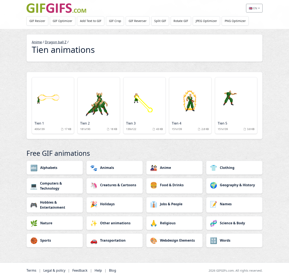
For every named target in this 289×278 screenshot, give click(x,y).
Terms (31, 270)
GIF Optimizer (62, 21)
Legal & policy (54, 270)
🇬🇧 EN (253, 8)
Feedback (80, 270)
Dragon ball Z (55, 42)
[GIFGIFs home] (56, 8)
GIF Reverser (138, 21)
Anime (37, 42)
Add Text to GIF (90, 21)
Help (98, 270)
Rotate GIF (180, 21)
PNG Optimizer (235, 21)
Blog (112, 270)
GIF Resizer (37, 21)
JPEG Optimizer (206, 21)
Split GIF (160, 21)
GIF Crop (115, 21)
